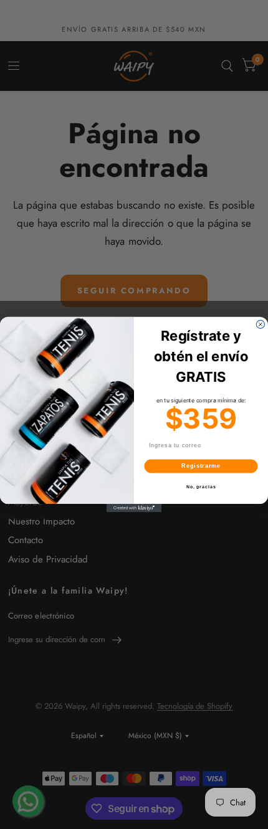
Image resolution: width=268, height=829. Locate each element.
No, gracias (201, 487)
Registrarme (201, 466)
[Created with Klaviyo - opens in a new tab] (134, 508)
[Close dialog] (260, 324)
